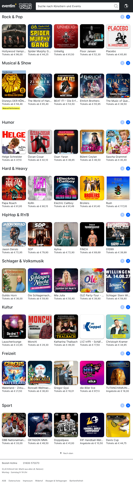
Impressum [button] (28, 480)
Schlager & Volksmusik (23, 261)
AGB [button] (4, 480)
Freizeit (9, 353)
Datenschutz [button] (14, 480)
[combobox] (74, 6)
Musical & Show (16, 63)
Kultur (7, 307)
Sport (7, 405)
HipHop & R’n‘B (15, 214)
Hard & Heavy (15, 168)
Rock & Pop (12, 16)
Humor (8, 122)
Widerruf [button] (39, 480)
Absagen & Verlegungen (56, 480)
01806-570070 (31, 463)
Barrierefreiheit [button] (76, 480)
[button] (128, 17)
